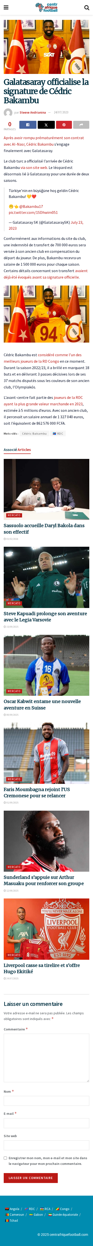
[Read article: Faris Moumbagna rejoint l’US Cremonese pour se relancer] (46, 753)
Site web (10, 1136)
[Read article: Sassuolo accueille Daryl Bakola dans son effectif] (46, 489)
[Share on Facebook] (27, 125)
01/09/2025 (12, 802)
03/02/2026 (12, 539)
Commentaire (16, 1029)
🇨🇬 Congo (62, 1209)
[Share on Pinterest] (64, 125)
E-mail (10, 1113)
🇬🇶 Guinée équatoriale (63, 1215)
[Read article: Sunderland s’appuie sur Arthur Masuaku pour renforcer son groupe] (46, 841)
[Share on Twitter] (46, 125)
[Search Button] (86, 7)
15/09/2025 (12, 626)
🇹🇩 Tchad (11, 1220)
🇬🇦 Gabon (36, 1215)
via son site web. (34, 167)
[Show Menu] (6, 7)
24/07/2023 (61, 112)
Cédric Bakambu (40, 144)
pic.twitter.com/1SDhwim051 (33, 212)
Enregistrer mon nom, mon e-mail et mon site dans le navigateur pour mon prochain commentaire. (48, 1161)
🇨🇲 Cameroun (14, 1215)
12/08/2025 (12, 890)
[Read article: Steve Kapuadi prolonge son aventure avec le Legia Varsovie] (46, 577)
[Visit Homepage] (46, 7)
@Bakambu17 (31, 206)
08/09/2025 (12, 714)
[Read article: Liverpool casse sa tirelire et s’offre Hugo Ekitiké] (46, 929)
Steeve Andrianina (33, 112)
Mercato (14, 515)
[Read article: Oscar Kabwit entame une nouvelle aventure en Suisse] (46, 665)
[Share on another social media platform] (81, 125)
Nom (9, 1091)
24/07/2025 (12, 978)
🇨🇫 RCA (45, 1209)
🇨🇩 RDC (58, 433)
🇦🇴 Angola (12, 1209)
